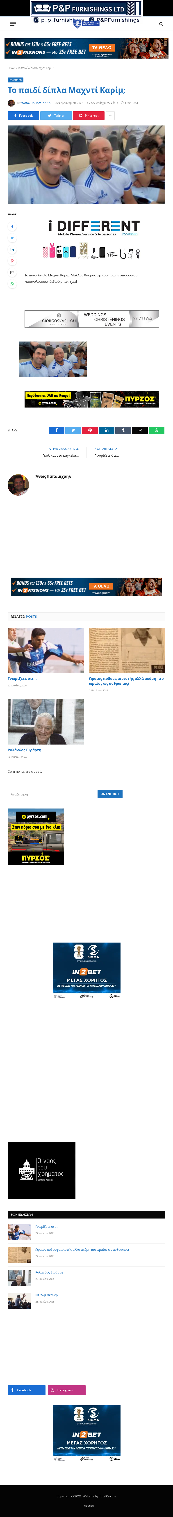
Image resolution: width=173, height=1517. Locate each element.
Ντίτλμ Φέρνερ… (47, 1295)
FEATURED (15, 80)
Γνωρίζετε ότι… (107, 455)
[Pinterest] (12, 260)
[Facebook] (12, 226)
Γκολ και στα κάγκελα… (61, 455)
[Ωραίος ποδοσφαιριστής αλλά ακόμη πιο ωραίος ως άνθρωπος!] (127, 650)
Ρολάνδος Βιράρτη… (26, 750)
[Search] (160, 24)
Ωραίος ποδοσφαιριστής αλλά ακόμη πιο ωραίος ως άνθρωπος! (126, 682)
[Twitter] (12, 237)
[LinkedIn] (12, 249)
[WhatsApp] (12, 283)
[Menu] (13, 24)
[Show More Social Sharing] (110, 115)
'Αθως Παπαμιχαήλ (36, 103)
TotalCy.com (107, 1496)
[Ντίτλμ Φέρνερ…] (19, 1300)
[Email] (12, 272)
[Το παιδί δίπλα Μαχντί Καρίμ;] (86, 164)
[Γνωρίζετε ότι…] (46, 650)
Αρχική (89, 1505)
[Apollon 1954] (86, 23)
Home (11, 68)
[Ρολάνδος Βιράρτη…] (46, 722)
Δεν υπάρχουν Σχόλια (104, 103)
